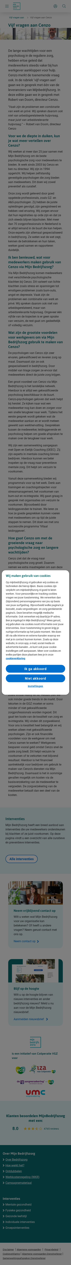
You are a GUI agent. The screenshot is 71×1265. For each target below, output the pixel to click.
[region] (35, 632)
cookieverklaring (15, 658)
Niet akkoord (35, 678)
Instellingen (35, 686)
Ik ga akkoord (35, 669)
